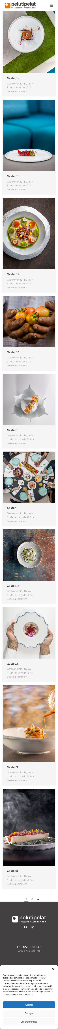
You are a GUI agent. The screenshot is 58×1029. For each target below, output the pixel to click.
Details (33, 37)
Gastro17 (13, 274)
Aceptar (29, 1004)
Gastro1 (12, 508)
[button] (53, 969)
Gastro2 (12, 663)
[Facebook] (25, 927)
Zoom (24, 37)
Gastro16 (13, 352)
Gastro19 (13, 78)
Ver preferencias (29, 1021)
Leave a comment (17, 91)
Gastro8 (12, 871)
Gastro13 (13, 586)
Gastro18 (13, 176)
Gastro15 (13, 430)
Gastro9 (12, 767)
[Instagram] (32, 927)
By (28, 83)
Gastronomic (14, 83)
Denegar (29, 1013)
